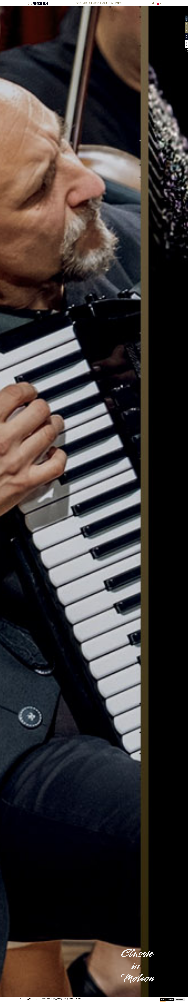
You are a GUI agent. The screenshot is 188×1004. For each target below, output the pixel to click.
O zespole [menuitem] (79, 3)
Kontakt (186, 36)
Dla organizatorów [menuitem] (106, 3)
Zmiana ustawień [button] (179, 999)
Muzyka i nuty (186, 27)
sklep (186, 44)
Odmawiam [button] (170, 999)
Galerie (186, 18)
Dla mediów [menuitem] (118, 3)
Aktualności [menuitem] (87, 3)
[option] (94, 503)
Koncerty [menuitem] (96, 3)
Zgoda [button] (162, 999)
